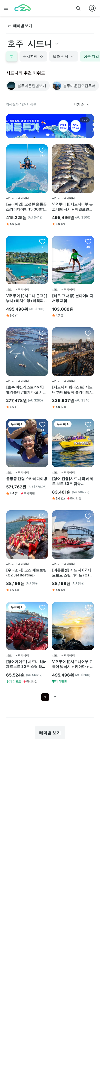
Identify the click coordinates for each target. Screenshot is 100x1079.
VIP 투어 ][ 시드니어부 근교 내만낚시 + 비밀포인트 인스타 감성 (72, 207)
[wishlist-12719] (42, 424)
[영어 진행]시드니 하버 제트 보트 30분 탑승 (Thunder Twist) (72, 481)
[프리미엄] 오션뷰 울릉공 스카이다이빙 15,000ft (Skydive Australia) (26, 207)
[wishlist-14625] (88, 241)
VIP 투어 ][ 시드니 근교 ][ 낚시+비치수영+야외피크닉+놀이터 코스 (26, 298)
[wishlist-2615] (88, 516)
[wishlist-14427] (42, 516)
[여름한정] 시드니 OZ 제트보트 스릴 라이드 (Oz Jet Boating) (71, 572)
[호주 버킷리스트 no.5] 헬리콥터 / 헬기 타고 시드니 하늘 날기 (26, 389)
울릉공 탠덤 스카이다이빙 (26, 478)
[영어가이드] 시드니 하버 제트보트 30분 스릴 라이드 (26, 664)
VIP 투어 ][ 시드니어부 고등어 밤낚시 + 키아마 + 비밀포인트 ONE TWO (72, 664)
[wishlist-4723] (88, 150)
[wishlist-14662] (42, 150)
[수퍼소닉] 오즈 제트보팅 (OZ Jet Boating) (26, 572)
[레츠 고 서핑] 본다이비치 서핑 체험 (72, 298)
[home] (22, 8)
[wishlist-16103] (42, 241)
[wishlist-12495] (42, 607)
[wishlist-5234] (88, 607)
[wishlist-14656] (88, 333)
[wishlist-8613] (88, 424)
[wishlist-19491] (42, 333)
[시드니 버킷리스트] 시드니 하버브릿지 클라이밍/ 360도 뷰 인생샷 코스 (72, 389)
